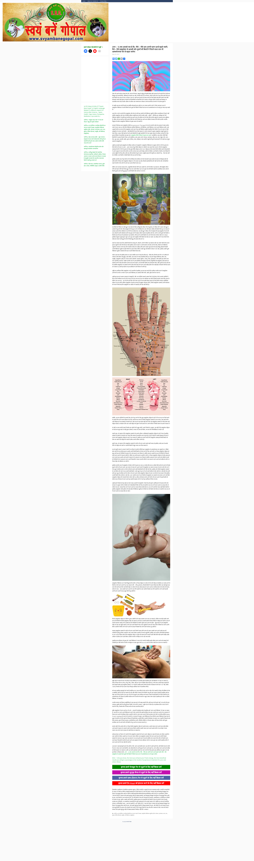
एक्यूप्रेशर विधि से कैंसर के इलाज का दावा (141, 135)
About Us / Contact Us (93, 1)
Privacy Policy (103, 1)
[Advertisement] (94, 79)
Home (83, 1)
